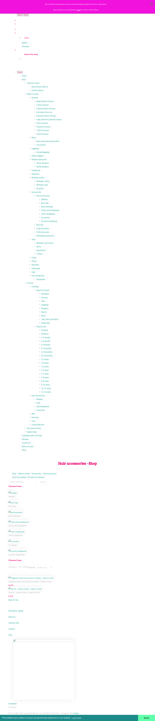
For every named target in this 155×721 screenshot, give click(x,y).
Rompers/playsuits (38, 159)
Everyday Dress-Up (44, 112)
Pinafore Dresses (43, 126)
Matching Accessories (45, 235)
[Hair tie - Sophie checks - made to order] (25, 589)
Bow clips (45, 203)
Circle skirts (41, 145)
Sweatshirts (41, 250)
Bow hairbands (47, 206)
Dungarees (35, 170)
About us (12, 617)
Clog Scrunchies (42, 228)
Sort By (32, 567)
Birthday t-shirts (43, 181)
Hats (33, 272)
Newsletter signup (15, 611)
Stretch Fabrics (37, 90)
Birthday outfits (37, 177)
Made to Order (33, 94)
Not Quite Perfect (34, 428)
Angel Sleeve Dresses (45, 101)
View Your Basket (19, 477)
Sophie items (32, 432)
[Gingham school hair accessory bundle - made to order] (31, 578)
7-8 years (45, 377)
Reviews (25, 439)
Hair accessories (43, 196)
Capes (33, 257)
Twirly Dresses (42, 134)
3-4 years (45, 363)
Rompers (44, 308)
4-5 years (45, 366)
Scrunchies (45, 217)
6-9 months (45, 344)
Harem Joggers (37, 156)
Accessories (36, 192)
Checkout (25, 46)
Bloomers (35, 265)
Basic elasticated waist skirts (48, 141)
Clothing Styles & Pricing (32, 435)
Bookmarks (40, 279)
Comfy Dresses (42, 105)
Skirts (33, 137)
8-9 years (45, 381)
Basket (24, 43)
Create (75, 713)
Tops (33, 239)
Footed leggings (43, 152)
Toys (33, 421)
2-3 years (45, 359)
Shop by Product (43, 290)
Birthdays (45, 294)
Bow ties (39, 225)
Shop (24, 79)
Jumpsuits (35, 174)
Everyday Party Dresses (46, 116)
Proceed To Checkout (36, 477)
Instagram (12, 703)
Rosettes (40, 188)
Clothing (35, 286)
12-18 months (47, 352)
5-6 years (45, 370)
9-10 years (45, 384)
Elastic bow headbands (50, 210)
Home (24, 76)
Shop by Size (41, 326)
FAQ (10, 635)
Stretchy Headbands (49, 221)
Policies (11, 629)
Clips (38, 403)
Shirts (38, 246)
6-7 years (45, 374)
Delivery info (13, 623)
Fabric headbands (48, 214)
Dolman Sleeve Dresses (45, 108)
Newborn (45, 334)
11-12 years (46, 392)
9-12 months (46, 348)
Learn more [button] (76, 718)
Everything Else (37, 275)
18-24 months (47, 355)
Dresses (34, 97)
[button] (151, 3)
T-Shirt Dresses (42, 130)
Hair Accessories (38, 395)
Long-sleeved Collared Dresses (49, 119)
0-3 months (45, 337)
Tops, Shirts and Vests (50, 319)
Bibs (33, 414)
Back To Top (13, 600)
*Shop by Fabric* (33, 83)
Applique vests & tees (45, 243)
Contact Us (26, 443)
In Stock (30, 283)
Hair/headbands (42, 406)
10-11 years (46, 388)
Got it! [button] (146, 718)
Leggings (35, 148)
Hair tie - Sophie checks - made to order (24, 592)
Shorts (34, 261)
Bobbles (44, 199)
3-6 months (45, 341)
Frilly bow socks (42, 232)
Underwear (35, 268)
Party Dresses (42, 123)
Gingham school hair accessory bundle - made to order (30, 582)
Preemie (44, 330)
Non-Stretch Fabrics (39, 87)
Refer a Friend (27, 446)
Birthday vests (42, 185)
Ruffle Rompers (42, 166)
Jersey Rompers (42, 163)
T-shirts (39, 254)
